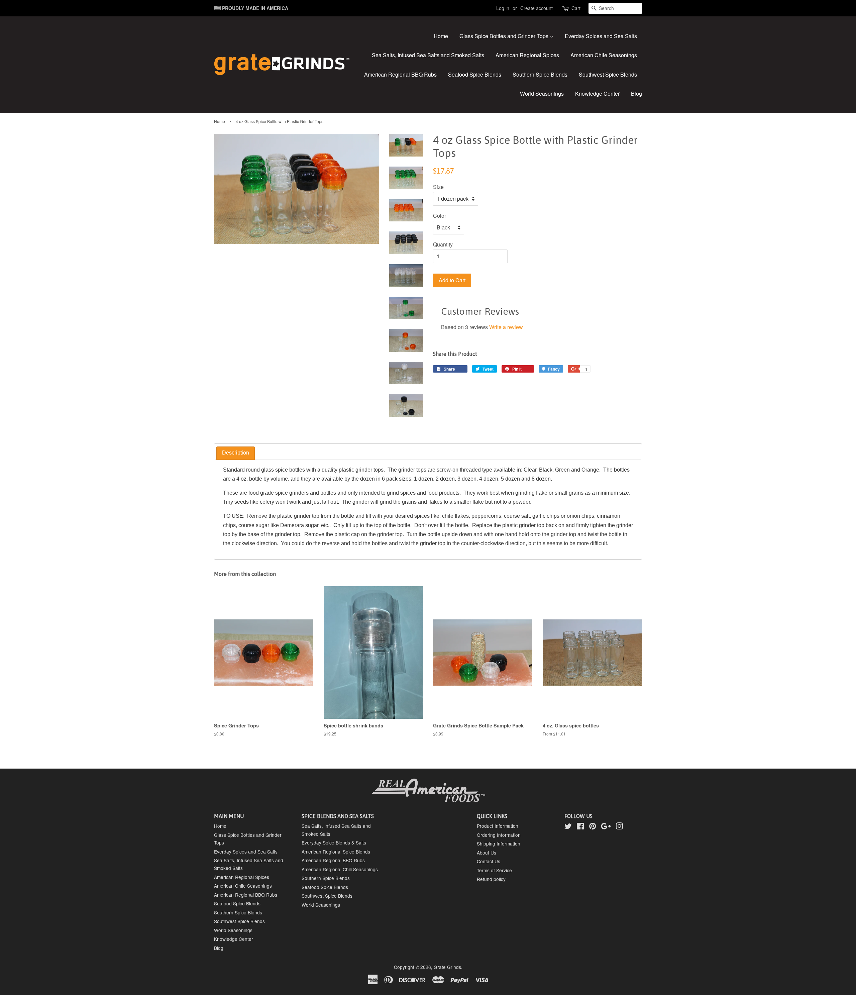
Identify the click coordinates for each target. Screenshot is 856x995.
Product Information (497, 825)
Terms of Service (494, 870)
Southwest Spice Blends (608, 74)
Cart (575, 8)
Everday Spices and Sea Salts (601, 36)
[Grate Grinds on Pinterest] (592, 827)
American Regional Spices (527, 55)
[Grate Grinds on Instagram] (619, 827)
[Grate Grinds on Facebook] (580, 827)
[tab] (235, 453)
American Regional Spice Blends (336, 851)
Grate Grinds (447, 967)
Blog (636, 93)
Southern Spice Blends (540, 74)
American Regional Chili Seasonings (340, 869)
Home (441, 36)
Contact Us (488, 861)
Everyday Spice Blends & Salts (334, 842)
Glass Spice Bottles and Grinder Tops (504, 36)
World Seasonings (542, 93)
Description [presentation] (235, 453)
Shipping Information (498, 843)
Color (439, 215)
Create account (536, 8)
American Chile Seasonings (603, 55)
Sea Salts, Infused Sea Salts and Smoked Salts (428, 55)
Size (438, 187)
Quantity (443, 244)
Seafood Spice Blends (474, 74)
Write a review (506, 327)
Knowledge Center (597, 93)
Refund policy (491, 879)
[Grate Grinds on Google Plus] (606, 827)
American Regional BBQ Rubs (400, 74)
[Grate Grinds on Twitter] (568, 827)
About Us (486, 852)
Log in (502, 8)
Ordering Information (499, 834)
